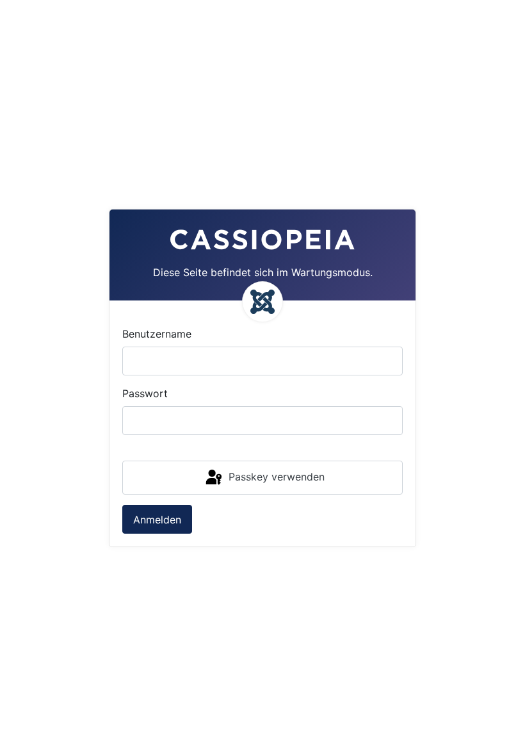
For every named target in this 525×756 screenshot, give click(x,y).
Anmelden (157, 519)
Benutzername (156, 333)
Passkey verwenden (275, 476)
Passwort (145, 393)
